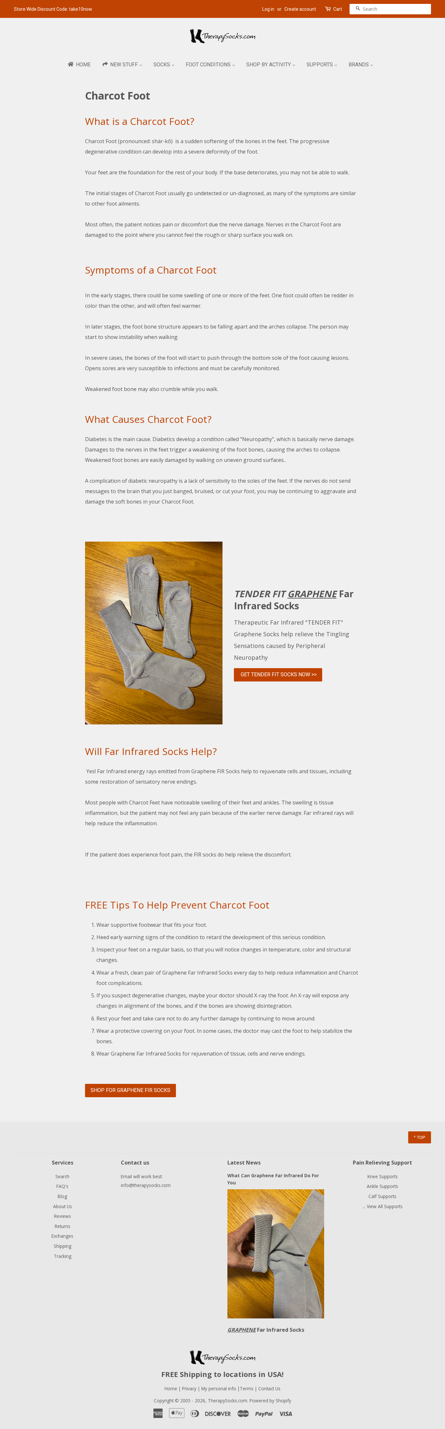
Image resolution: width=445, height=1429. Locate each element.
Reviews (62, 1216)
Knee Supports (382, 1176)
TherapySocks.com (227, 1400)
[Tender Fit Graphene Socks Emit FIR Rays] (154, 722)
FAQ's (62, 1186)
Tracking (62, 1256)
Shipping (62, 1246)
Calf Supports (382, 1196)
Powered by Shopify (270, 1400)
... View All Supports (383, 1206)
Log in (268, 9)
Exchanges (62, 1236)
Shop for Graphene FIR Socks (130, 1090)
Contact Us (269, 1388)
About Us (62, 1206)
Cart (337, 9)
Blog (62, 1196)
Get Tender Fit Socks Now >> (278, 674)
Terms (247, 1388)
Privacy (189, 1388)
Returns (62, 1226)
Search (62, 1176)
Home (171, 1388)
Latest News (244, 1162)
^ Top (419, 1137)
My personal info (219, 1388)
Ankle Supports (382, 1186)
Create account (300, 9)
